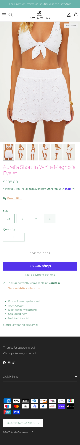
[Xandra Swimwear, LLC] (40, 15)
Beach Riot (14, 198)
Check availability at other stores (24, 288)
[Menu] (4, 15)
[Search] (12, 15)
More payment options (40, 274)
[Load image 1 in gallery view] (40, 82)
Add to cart (40, 253)
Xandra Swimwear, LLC (22, 432)
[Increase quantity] (21, 237)
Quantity (9, 229)
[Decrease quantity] (6, 237)
